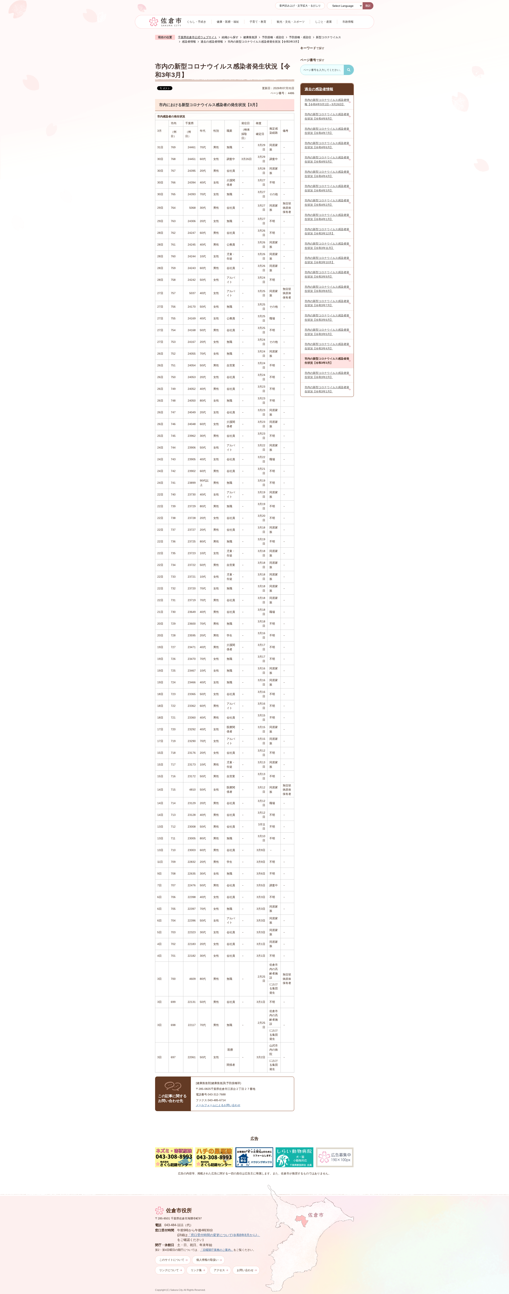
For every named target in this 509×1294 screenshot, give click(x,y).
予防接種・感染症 (273, 37)
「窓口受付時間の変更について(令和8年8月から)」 (224, 1235)
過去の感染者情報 (212, 41)
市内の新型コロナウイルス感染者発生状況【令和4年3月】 (327, 188)
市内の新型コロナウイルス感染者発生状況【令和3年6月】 (327, 317)
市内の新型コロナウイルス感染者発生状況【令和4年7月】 (327, 131)
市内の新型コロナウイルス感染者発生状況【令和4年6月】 (327, 145)
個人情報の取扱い (207, 1259)
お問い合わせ (245, 1270)
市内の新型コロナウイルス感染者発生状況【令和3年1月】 (327, 389)
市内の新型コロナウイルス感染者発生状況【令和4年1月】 (327, 217)
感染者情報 (189, 41)
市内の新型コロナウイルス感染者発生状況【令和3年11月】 (327, 246)
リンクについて (169, 1270)
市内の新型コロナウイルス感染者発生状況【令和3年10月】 (327, 260)
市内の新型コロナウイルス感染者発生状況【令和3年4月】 (327, 346)
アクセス (219, 1270)
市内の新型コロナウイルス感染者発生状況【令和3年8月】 (327, 289)
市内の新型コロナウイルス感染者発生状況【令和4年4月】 (327, 174)
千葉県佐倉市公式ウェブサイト (197, 37)
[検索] (349, 70)
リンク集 (196, 1270)
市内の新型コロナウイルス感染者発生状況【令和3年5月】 (327, 332)
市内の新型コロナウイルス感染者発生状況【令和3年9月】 (327, 274)
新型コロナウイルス (328, 37)
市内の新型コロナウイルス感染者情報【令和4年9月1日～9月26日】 (327, 102)
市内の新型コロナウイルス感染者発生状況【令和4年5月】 (327, 159)
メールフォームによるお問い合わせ (218, 1105)
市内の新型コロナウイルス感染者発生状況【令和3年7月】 (327, 303)
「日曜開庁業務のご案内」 (216, 1249)
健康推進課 (250, 37)
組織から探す (230, 37)
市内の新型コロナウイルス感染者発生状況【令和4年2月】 (327, 202)
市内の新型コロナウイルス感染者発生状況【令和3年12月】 (327, 231)
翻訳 (368, 5)
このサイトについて (171, 1259)
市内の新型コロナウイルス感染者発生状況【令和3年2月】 (327, 375)
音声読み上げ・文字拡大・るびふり (300, 5)
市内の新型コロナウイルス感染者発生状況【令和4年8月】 (327, 116)
